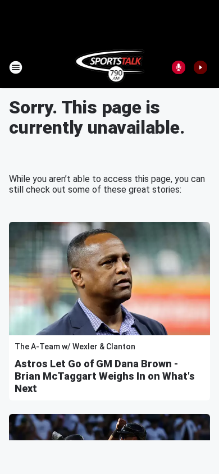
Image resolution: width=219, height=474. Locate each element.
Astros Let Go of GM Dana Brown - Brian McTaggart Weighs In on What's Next (105, 376)
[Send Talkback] (178, 67)
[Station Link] (110, 67)
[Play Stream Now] (200, 67)
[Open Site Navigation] (15, 67)
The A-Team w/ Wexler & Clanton (75, 346)
